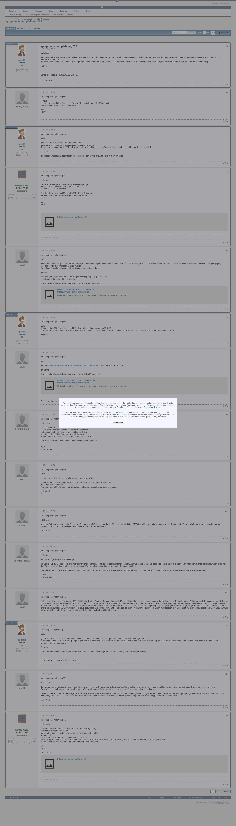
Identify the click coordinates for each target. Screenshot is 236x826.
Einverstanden (118, 422)
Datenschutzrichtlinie (152, 407)
